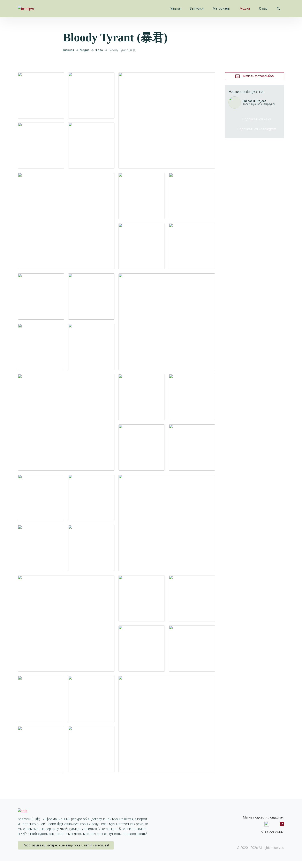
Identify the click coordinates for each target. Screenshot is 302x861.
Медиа (245, 8)
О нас (263, 8)
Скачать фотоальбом (258, 76)
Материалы (221, 8)
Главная (175, 8)
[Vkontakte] (275, 838)
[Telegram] (282, 838)
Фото (99, 50)
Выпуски (196, 8)
